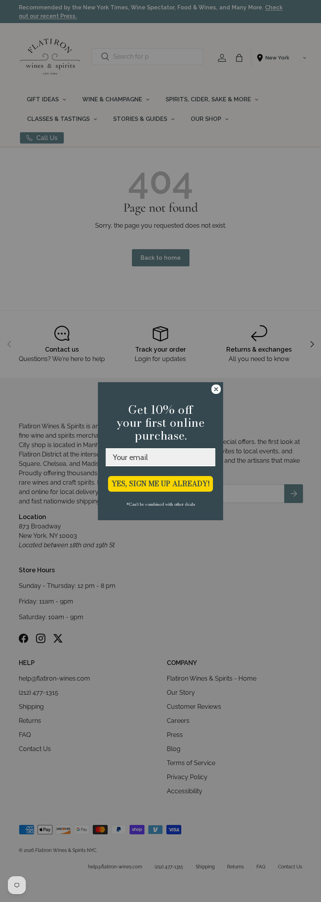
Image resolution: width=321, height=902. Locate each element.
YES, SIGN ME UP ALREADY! (161, 483)
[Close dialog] (216, 389)
